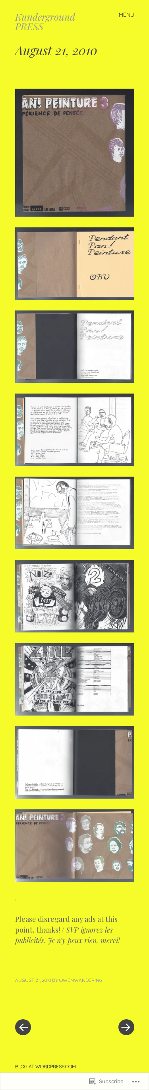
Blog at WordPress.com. (46, 1066)
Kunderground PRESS (45, 21)
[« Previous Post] (45, 1003)
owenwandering (81, 980)
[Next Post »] (104, 1003)
